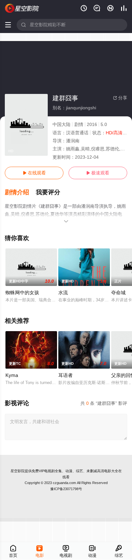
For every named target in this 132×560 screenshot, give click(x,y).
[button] (20, 192)
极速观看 (97, 172)
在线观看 (34, 172)
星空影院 (18, 471)
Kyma (11, 375)
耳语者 (65, 375)
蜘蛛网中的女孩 (22, 292)
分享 (120, 97)
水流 (63, 292)
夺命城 (118, 292)
